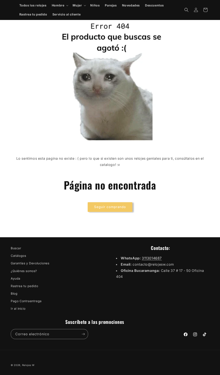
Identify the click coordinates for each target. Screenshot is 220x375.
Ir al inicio (18, 308)
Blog (14, 293)
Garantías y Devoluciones (30, 263)
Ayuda (15, 278)
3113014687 (152, 258)
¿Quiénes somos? (24, 271)
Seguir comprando (110, 207)
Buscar (16, 248)
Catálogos (18, 255)
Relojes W (28, 365)
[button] (59, 5)
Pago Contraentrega (26, 301)
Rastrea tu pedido (24, 286)
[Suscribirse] (83, 334)
